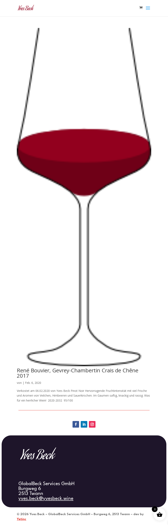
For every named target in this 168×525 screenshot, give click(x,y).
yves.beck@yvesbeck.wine (45, 498)
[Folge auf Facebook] (76, 424)
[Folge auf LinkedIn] (84, 424)
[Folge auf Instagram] (92, 424)
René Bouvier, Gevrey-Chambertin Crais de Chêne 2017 (77, 373)
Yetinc (21, 519)
